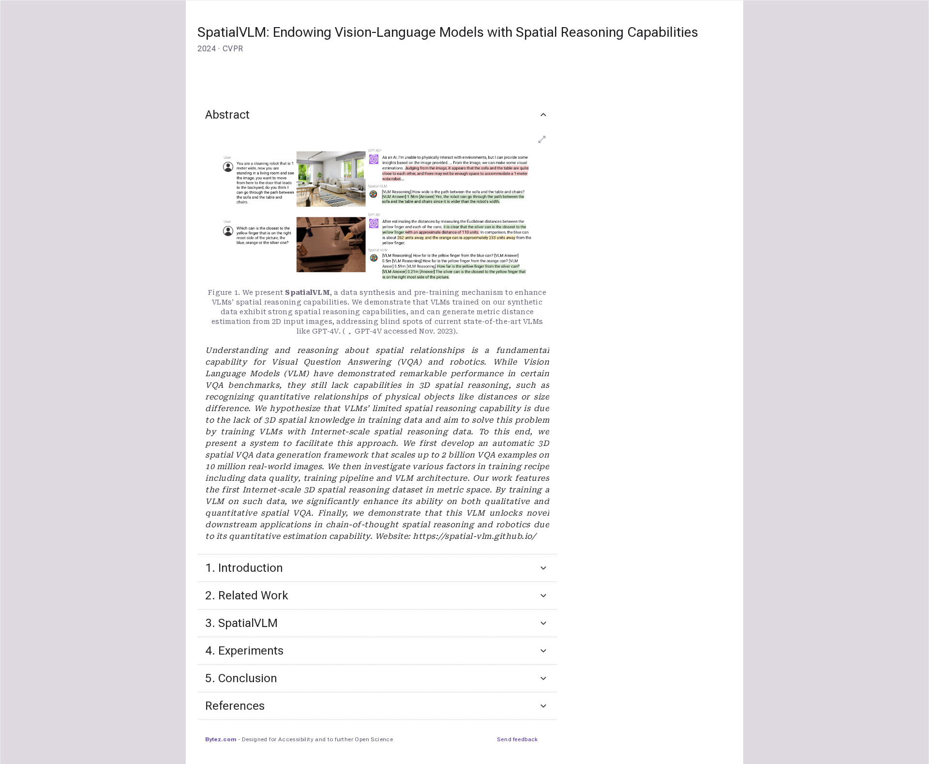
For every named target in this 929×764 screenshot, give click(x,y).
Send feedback (517, 739)
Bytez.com (220, 739)
